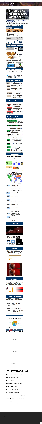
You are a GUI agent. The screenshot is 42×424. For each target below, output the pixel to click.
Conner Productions (8, 22)
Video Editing (13, 22)
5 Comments (16, 22)
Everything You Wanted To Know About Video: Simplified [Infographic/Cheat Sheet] (16, 21)
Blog (11, 22)
